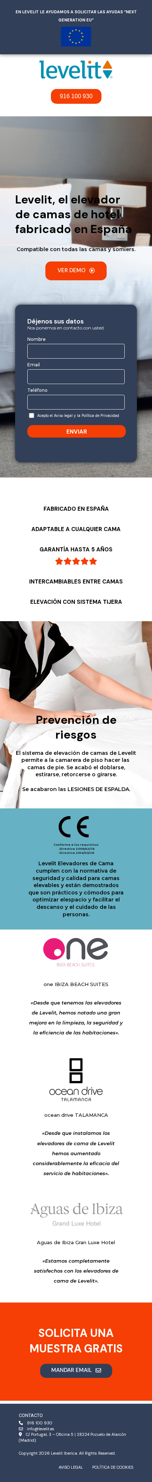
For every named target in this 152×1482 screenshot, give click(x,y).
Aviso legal (71, 1467)
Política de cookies (112, 1467)
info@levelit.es (40, 1428)
